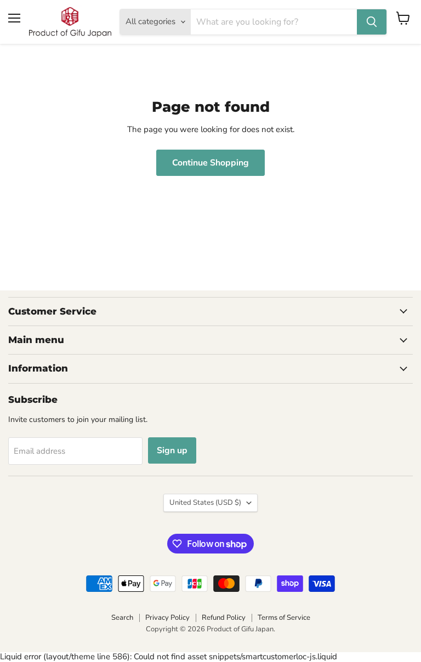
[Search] (371, 22)
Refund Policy (224, 618)
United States (205, 502)
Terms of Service (284, 618)
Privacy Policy (167, 618)
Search (122, 618)
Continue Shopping (210, 163)
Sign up (172, 450)
